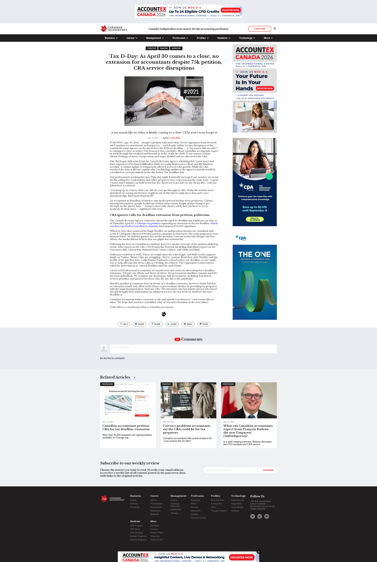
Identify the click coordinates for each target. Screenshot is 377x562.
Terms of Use (156, 539)
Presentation (156, 503)
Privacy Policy (156, 532)
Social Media (237, 507)
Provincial (134, 507)
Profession (179, 38)
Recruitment (156, 507)
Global (133, 500)
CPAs (213, 507)
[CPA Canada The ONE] (255, 278)
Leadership (176, 509)
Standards (195, 510)
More (267, 38)
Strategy (174, 513)
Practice (152, 48)
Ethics (193, 503)
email (189, 324)
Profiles (201, 38)
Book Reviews (217, 500)
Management (153, 38)
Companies (216, 503)
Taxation (164, 48)
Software (235, 510)
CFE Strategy (136, 532)
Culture (174, 500)
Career (131, 38)
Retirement (155, 510)
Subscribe (259, 29)
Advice (153, 500)
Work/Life (176, 48)
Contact (154, 529)
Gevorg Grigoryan (138, 539)
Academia (195, 500)
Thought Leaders (219, 510)
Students (223, 38)
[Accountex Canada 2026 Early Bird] (188, 11)
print (205, 324)
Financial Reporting (175, 504)
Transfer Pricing (198, 518)
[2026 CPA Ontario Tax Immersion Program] (255, 184)
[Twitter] (252, 516)
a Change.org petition (147, 223)
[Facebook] (266, 516)
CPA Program (136, 525)
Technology (245, 38)
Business (110, 38)
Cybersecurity (237, 500)
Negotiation (236, 503)
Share (141, 324)
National (134, 503)
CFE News (135, 529)
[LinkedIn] (259, 516)
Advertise (154, 525)
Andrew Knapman (138, 536)
